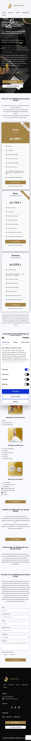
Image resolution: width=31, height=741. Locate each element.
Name (3, 607)
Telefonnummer (6, 627)
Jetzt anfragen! (15, 182)
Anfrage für (5, 634)
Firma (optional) (6, 614)
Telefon (12, 654)
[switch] (27, 374)
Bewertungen (25, 12)
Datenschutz (17, 717)
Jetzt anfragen (15, 305)
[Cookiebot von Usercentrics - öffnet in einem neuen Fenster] (22, 338)
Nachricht (4, 641)
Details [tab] (15, 342)
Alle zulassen (15, 391)
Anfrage (4, 15)
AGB (3, 717)
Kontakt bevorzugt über (8, 652)
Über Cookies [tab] (25, 342)
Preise (3, 12)
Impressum (9, 717)
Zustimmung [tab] (5, 342)
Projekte (18, 12)
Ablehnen (15, 401)
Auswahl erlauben (15, 396)
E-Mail (3, 621)
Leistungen (10, 12)
